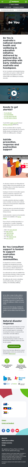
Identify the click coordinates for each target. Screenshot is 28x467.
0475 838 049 (13, 230)
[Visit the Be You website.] (14, 380)
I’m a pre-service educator (10, 116)
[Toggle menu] (2, 2)
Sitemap (3, 445)
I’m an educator (8, 113)
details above (12, 353)
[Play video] (14, 93)
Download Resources (14, 346)
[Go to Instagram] (12, 430)
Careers (4, 420)
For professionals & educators (7, 10)
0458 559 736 (12, 236)
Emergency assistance (19, 7)
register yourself (14, 123)
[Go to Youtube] (17, 430)
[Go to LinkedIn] (8, 430)
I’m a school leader (8, 114)
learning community (8, 124)
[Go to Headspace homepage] (11, 1)
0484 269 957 (9, 231)
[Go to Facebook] (3, 430)
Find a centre (8, 7)
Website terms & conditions (8, 440)
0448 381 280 (9, 235)
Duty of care (4, 438)
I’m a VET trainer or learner (10, 118)
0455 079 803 (10, 233)
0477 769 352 (9, 238)
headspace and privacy (7, 442)
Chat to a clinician (15, 4)
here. (18, 450)
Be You (14, 307)
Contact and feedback (8, 423)
